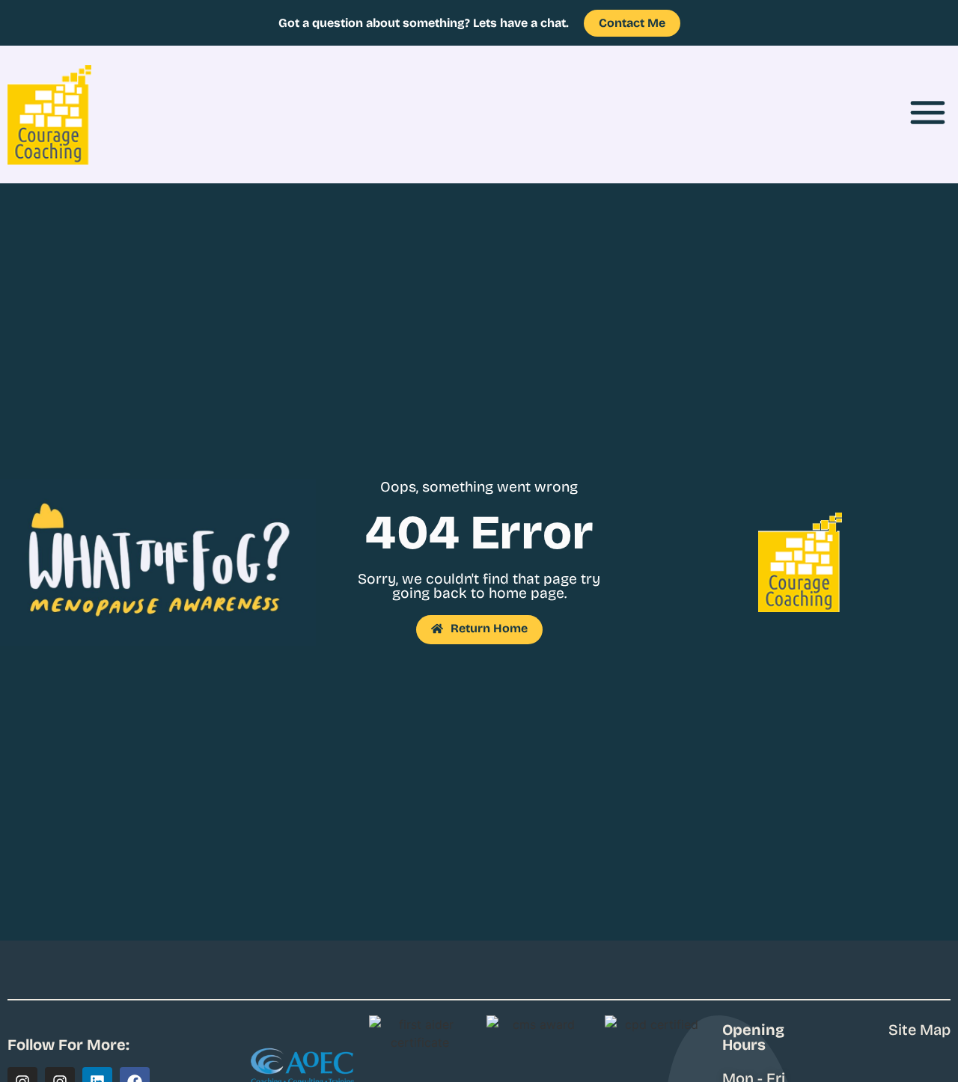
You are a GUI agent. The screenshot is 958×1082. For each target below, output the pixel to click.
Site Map (919, 1030)
